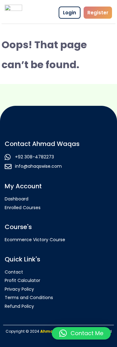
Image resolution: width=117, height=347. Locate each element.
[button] (81, 333)
